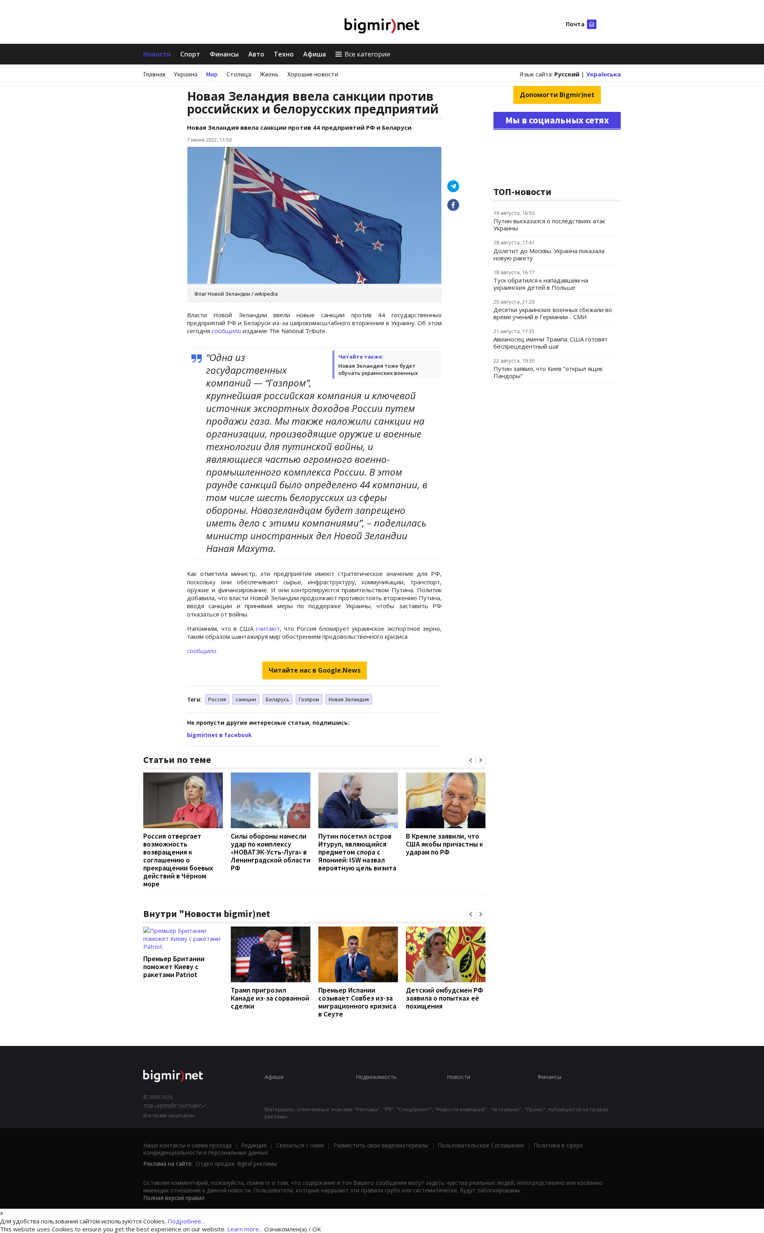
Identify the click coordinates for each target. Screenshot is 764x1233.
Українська (603, 74)
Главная (154, 74)
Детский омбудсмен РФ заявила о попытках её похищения (444, 998)
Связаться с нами (300, 1145)
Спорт (190, 54)
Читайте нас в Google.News (315, 670)
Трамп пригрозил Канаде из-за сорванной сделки (270, 998)
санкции (246, 699)
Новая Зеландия (349, 699)
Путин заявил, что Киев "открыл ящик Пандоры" (548, 372)
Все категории (367, 54)
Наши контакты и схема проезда (187, 1145)
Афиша (314, 54)
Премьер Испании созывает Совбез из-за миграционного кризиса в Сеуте (357, 1001)
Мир (212, 74)
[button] (471, 760)
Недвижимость (376, 1077)
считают (268, 628)
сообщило (226, 331)
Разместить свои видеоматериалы (380, 1145)
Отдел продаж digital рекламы (236, 1163)
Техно (284, 54)
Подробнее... (186, 1221)
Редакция (254, 1145)
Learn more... (245, 1229)
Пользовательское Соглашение (481, 1145)
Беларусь (277, 699)
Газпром (309, 699)
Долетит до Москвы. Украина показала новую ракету (548, 254)
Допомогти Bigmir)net (557, 94)
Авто (256, 54)
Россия (217, 699)
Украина (185, 74)
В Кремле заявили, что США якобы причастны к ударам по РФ (444, 843)
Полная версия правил (174, 1198)
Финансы (224, 54)
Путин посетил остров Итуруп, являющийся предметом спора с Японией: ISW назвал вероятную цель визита (357, 851)
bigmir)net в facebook (219, 735)
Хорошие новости (312, 74)
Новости (157, 54)
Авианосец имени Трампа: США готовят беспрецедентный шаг (550, 342)
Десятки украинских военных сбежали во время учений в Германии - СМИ (552, 313)
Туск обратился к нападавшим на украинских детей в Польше (540, 283)
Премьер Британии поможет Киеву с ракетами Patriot (174, 966)
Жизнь (269, 74)
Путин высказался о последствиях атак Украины (549, 224)
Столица (238, 74)
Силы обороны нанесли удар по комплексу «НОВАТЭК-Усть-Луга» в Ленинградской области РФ (270, 851)
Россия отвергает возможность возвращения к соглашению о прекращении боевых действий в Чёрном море (178, 859)
